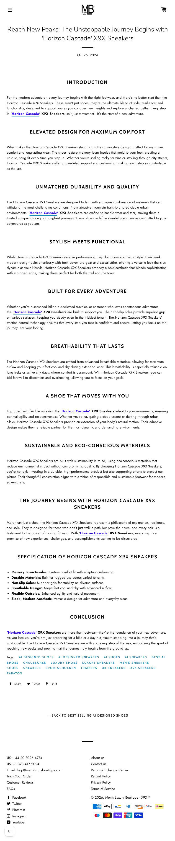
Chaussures (34, 662)
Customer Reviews (20, 782)
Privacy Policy (101, 782)
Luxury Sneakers (98, 662)
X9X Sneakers (143, 668)
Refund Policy (101, 776)
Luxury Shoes (64, 662)
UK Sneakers (114, 668)
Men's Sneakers (134, 662)
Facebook (18, 797)
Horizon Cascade (25, 113)
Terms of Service (103, 788)
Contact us (98, 763)
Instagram (18, 816)
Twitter (16, 803)
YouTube (18, 822)
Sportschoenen (61, 668)
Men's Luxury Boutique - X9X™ (127, 797)
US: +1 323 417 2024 (23, 763)
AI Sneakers (136, 657)
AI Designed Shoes (36, 657)
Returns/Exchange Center (109, 770)
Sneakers (32, 668)
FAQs (11, 788)
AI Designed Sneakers (78, 657)
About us (97, 757)
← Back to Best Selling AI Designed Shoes (87, 715)
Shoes (13, 668)
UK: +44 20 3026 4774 (24, 757)
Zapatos (14, 673)
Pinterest (18, 809)
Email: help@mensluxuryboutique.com (34, 770)
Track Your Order (19, 776)
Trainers (89, 668)
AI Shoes (112, 657)
